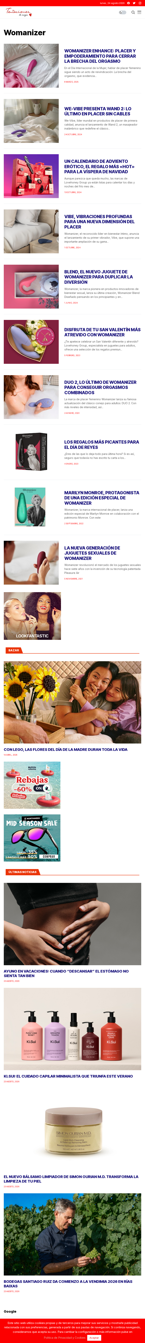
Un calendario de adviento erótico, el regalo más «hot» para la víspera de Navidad (99, 166)
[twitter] (134, 3)
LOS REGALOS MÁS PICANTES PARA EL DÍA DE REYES (101, 444)
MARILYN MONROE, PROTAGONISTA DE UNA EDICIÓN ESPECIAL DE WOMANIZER (101, 498)
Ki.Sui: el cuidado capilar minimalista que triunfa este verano (68, 1076)
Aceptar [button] (94, 1337)
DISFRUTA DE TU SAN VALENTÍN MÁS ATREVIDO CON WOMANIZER (102, 332)
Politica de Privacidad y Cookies (65, 1337)
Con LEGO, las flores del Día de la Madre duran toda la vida (65, 749)
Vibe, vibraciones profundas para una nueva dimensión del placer (99, 222)
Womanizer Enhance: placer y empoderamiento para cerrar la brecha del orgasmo (100, 56)
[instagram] (140, 3)
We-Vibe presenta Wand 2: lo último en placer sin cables (97, 111)
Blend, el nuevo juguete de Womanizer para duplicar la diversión (98, 277)
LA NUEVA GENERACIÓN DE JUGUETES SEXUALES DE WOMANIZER (92, 553)
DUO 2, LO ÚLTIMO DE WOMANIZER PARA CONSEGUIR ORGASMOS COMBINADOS (100, 387)
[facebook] (128, 3)
